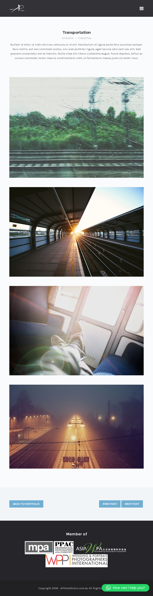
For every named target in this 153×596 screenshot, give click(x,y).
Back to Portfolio (26, 504)
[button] (125, 588)
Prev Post (110, 504)
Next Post (132, 504)
